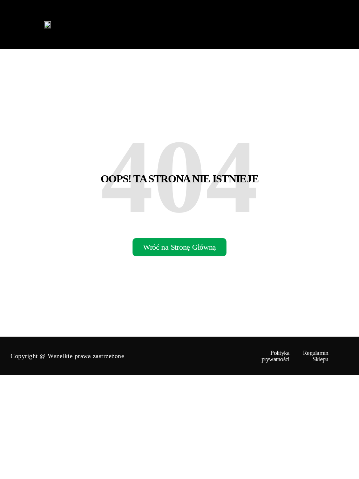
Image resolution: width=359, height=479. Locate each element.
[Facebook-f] (338, 356)
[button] (346, 24)
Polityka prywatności (276, 356)
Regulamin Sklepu (315, 356)
